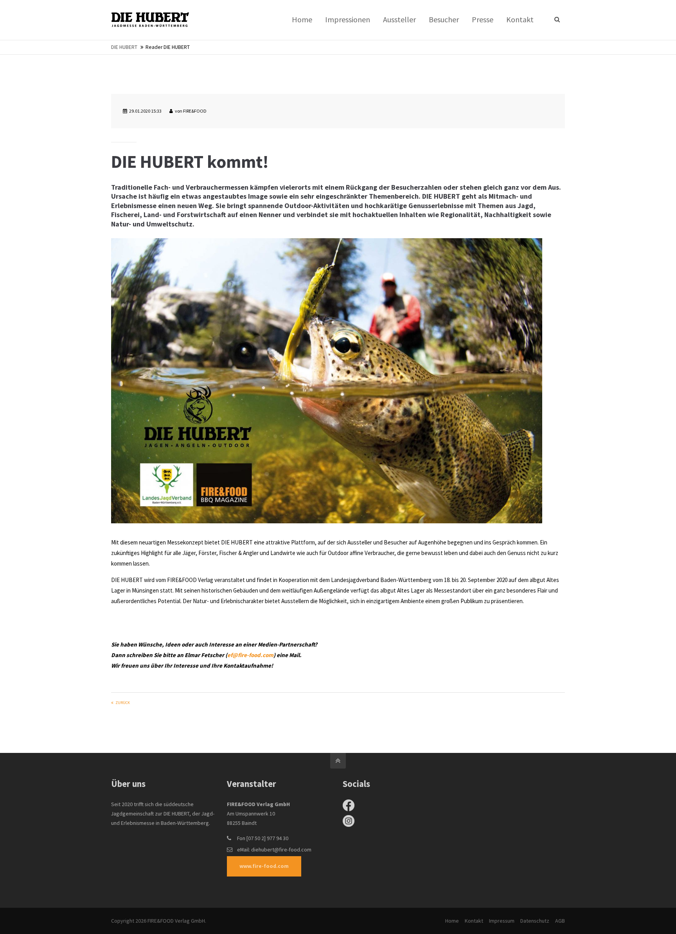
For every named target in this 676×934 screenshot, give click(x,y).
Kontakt (474, 920)
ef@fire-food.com (250, 655)
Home (452, 920)
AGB (560, 920)
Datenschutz (534, 920)
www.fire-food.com (264, 866)
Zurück (122, 702)
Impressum (501, 920)
